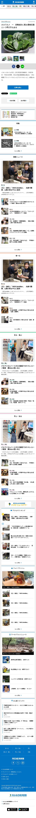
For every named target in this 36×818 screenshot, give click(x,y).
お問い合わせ (6, 776)
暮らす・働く (27, 6)
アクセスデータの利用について (10, 774)
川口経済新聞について (8, 769)
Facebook (13, 763)
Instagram (23, 763)
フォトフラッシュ (5, 21)
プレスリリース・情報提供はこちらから (12, 771)
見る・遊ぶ (15, 6)
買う (21, 6)
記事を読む (18, 87)
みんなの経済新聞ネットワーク (18, 795)
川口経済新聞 (18, 2)
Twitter (18, 763)
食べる (9, 6)
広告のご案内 (6, 779)
